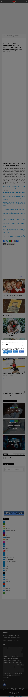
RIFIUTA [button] (21, 351)
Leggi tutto (5, 353)
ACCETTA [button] (15, 351)
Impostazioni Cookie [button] (7, 351)
